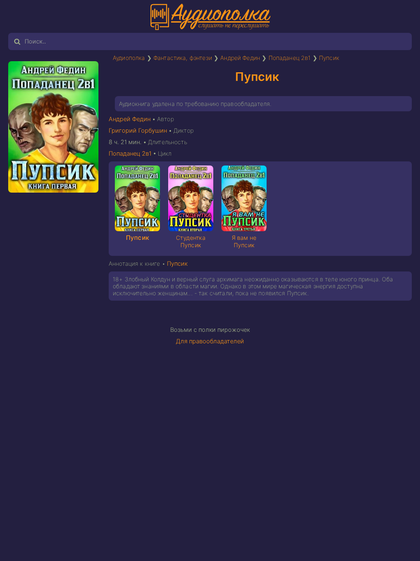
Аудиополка (129, 57)
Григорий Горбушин (138, 130)
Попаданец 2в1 (290, 57)
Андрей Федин (240, 57)
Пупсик (329, 57)
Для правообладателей (210, 341)
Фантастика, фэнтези (182, 57)
